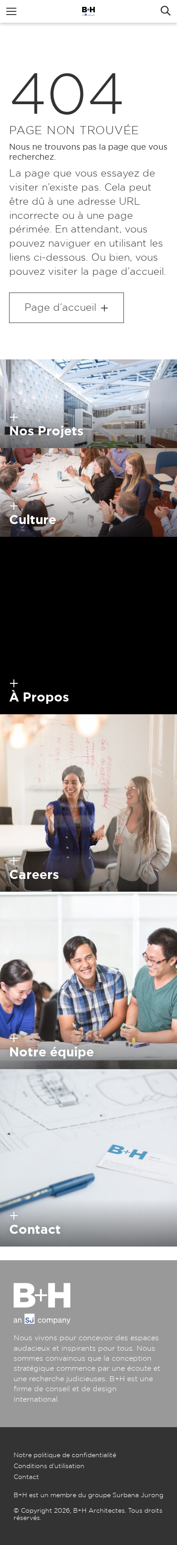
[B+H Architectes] (88, 11)
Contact (26, 1477)
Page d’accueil (60, 308)
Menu (11, 11)
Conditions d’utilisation (49, 1466)
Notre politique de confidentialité (65, 1455)
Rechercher (166, 11)
